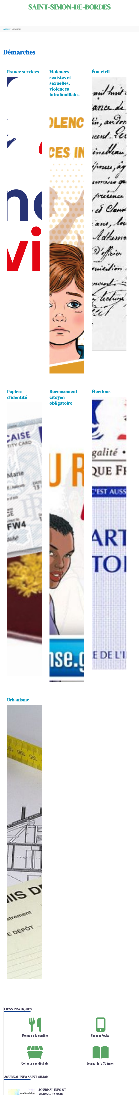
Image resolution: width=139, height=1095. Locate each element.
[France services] (24, 214)
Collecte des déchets (34, 1063)
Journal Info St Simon (100, 1063)
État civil (101, 72)
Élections (101, 391)
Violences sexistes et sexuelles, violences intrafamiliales (64, 83)
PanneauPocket (101, 1035)
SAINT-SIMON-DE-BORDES (69, 7)
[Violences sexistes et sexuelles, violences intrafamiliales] (66, 236)
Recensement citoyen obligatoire (63, 397)
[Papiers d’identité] (24, 539)
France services (23, 72)
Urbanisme (18, 700)
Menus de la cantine (35, 1035)
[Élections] (109, 533)
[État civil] (109, 214)
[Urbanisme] (24, 842)
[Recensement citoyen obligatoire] (66, 545)
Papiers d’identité (17, 394)
